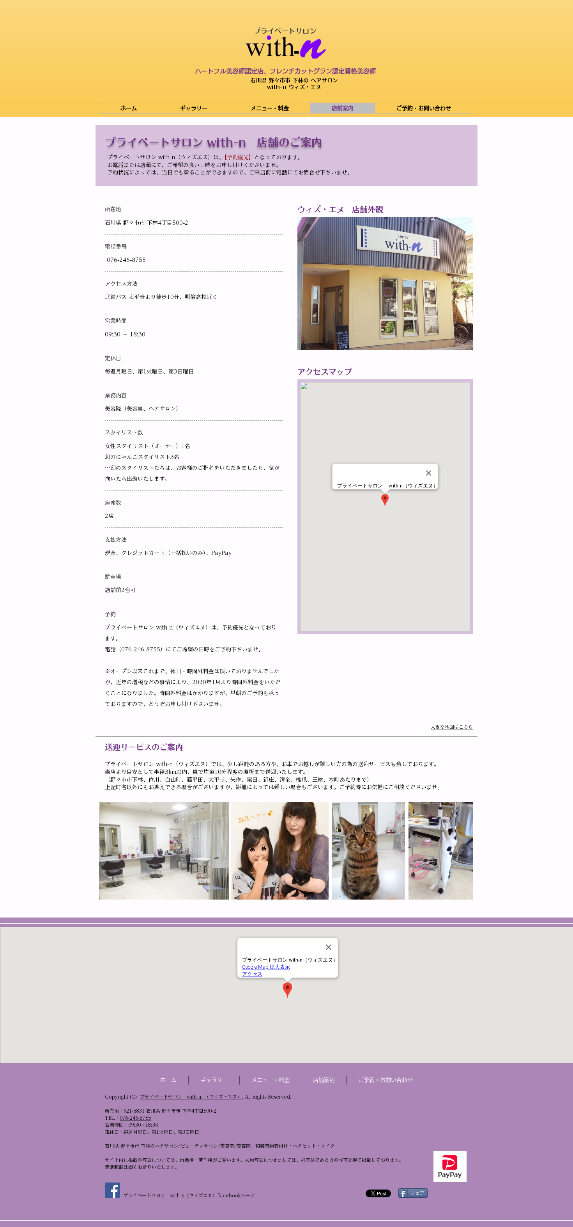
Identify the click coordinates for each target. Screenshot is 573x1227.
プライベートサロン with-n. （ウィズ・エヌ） (191, 1096)
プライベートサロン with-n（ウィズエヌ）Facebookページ (189, 1195)
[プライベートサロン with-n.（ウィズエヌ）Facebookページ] (112, 1190)
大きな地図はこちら (452, 726)
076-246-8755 (135, 1117)
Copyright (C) (122, 1096)
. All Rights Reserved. (267, 1096)
